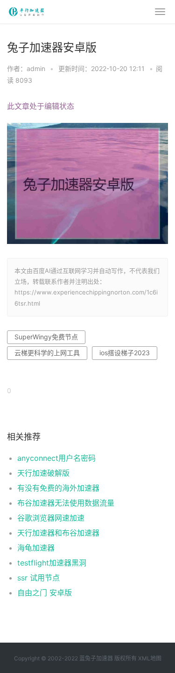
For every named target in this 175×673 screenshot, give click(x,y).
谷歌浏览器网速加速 (50, 518)
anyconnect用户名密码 (56, 458)
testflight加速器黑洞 (51, 562)
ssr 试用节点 (38, 577)
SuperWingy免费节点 (46, 337)
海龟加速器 (36, 547)
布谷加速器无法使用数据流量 (65, 503)
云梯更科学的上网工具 (47, 353)
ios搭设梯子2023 (124, 353)
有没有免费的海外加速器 (58, 488)
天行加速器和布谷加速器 (58, 532)
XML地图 (149, 658)
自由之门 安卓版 (44, 592)
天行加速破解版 (43, 473)
